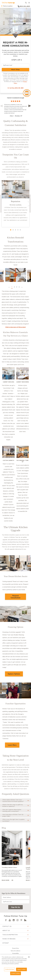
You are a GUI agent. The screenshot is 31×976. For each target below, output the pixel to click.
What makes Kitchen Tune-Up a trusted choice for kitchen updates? (13, 800)
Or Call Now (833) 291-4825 (16, 88)
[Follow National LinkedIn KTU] (13, 920)
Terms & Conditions (15, 950)
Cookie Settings (9, 969)
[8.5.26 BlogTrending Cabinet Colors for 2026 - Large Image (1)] (12, 848)
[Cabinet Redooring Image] (22, 373)
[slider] (15, 21)
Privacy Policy (15, 948)
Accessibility (15, 953)
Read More (8, 880)
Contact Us (6, 926)
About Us (6, 930)
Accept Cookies (15, 973)
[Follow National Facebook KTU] (6, 920)
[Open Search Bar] (26, 2)
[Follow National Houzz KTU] (25, 920)
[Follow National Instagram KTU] (17, 920)
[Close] (29, 957)
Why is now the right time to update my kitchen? (13, 820)
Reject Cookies (21, 969)
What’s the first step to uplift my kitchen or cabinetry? (12, 805)
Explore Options (14, 674)
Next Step (15, 69)
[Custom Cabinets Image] (8, 452)
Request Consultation (15, 597)
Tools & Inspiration (10, 935)
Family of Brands (8, 939)
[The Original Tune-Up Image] (22, 452)
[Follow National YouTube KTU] (9, 920)
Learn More (12, 745)
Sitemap (5, 943)
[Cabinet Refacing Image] (8, 373)
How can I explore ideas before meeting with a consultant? (11, 810)
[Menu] (29, 3)
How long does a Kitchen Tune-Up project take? (12, 815)
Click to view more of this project (15, 327)
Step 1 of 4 (17, 60)
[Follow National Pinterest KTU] (21, 920)
